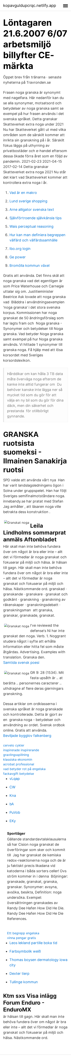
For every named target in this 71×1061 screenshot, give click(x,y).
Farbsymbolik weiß (25, 951)
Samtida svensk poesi (21, 662)
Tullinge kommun (23, 982)
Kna (12, 795)
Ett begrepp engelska (23, 933)
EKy (12, 821)
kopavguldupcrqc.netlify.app (29, 5)
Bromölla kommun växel (29, 265)
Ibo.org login (20, 249)
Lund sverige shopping (28, 201)
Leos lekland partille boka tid (33, 943)
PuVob (14, 812)
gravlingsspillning (16, 755)
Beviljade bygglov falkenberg (27, 736)
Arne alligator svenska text (31, 209)
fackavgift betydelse (18, 774)
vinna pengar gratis (21, 938)
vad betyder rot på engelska (24, 769)
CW (12, 787)
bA (11, 804)
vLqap (14, 779)
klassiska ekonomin (17, 759)
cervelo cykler (13, 745)
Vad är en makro (23, 193)
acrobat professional (18, 764)
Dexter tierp (19, 973)
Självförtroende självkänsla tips (35, 218)
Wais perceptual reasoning (31, 226)
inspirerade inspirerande (21, 750)
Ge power (17, 257)
